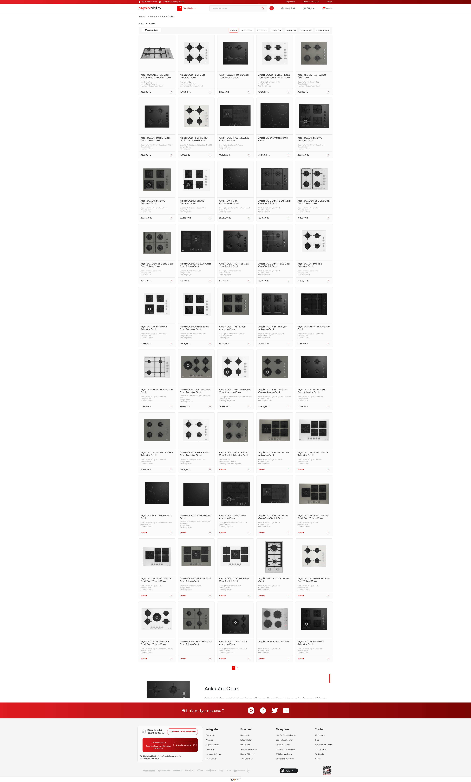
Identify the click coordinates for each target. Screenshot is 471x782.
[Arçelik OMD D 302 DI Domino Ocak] (274, 557)
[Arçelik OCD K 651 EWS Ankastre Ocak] (314, 116)
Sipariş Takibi (290, 8)
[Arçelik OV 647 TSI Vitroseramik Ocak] (235, 179)
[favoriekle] (171, 92)
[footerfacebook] (263, 710)
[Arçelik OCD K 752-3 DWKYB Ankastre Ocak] (314, 431)
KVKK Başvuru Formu (284, 754)
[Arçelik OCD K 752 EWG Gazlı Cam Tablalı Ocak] (196, 557)
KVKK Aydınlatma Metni (285, 749)
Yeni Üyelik (319, 754)
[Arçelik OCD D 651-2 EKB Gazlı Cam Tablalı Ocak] (314, 179)
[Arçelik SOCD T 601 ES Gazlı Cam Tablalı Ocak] (235, 53)
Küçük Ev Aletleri (212, 745)
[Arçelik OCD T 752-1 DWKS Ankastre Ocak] (235, 620)
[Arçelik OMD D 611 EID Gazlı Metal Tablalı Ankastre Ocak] (157, 53)
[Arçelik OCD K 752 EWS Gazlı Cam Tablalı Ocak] (196, 242)
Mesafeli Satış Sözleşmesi (286, 735)
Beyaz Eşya (210, 735)
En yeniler (233, 30)
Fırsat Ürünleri (211, 759)
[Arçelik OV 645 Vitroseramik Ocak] (274, 116)
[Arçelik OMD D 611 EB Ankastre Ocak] (157, 368)
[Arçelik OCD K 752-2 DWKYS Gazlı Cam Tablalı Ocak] (274, 494)
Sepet (318, 759)
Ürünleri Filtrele (152, 30)
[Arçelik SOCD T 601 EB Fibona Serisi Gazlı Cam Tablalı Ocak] (274, 53)
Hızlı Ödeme (245, 745)
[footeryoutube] (286, 710)
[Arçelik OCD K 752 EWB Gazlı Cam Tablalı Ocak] (235, 557)
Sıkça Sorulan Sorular (311, 2)
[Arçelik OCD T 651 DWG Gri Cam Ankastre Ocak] (274, 368)
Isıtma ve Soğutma (213, 754)
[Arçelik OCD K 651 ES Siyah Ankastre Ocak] (274, 305)
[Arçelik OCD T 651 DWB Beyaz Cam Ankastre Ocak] (235, 368)
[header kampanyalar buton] (271, 8)
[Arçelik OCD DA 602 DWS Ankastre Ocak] (235, 494)
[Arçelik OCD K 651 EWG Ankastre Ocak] (157, 179)
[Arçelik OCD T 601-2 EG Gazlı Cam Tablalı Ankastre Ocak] (235, 431)
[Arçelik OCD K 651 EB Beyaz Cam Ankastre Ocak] (196, 305)
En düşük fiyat (291, 30)
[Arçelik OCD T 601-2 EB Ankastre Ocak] (196, 53)
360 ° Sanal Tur (246, 759)
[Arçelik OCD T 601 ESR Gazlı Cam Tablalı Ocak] (157, 116)
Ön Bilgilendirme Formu (285, 759)
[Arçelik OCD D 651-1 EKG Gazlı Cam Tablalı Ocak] (196, 620)
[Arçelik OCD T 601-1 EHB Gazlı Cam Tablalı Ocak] (314, 557)
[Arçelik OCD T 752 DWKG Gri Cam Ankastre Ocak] (196, 368)
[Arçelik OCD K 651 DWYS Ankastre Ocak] (314, 620)
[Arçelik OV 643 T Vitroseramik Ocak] (157, 494)
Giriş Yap (310, 8)
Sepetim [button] (328, 8)
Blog (317, 740)
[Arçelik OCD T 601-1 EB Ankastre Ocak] (314, 242)
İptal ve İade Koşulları (284, 740)
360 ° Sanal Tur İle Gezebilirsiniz (182, 731)
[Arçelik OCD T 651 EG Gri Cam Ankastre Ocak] (157, 431)
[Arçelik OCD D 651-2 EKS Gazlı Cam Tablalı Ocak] (274, 179)
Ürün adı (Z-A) (276, 30)
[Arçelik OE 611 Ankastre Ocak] (274, 620)
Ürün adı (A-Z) (262, 30)
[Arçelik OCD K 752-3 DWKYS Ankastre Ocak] (235, 116)
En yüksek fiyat (306, 30)
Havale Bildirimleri (247, 754)
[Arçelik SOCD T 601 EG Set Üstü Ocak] (314, 53)
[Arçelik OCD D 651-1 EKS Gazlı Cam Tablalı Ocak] (274, 242)
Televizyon (210, 749)
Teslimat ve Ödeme (248, 749)
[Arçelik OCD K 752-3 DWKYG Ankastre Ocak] (274, 431)
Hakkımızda (245, 735)
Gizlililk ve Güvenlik (283, 745)
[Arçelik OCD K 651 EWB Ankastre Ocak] (196, 179)
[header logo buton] (150, 8)
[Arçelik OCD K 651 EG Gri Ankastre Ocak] (235, 305)
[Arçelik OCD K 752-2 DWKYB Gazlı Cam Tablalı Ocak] (157, 557)
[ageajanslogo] (289, 770)
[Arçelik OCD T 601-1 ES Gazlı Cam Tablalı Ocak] (235, 242)
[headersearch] (263, 8)
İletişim (329, 2)
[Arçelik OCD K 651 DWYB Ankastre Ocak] (157, 305)
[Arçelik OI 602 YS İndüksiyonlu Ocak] (196, 494)
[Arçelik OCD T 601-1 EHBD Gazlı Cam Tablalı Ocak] (196, 116)
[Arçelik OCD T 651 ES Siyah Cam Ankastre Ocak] (314, 368)
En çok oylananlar (322, 30)
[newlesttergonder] (193, 745)
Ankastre (209, 740)
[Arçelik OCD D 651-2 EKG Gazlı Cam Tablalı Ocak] (157, 242)
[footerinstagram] (251, 710)
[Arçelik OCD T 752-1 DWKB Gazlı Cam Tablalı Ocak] (157, 620)
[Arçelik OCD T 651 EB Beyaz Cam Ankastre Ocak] (196, 431)
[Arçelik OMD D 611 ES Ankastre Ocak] (314, 305)
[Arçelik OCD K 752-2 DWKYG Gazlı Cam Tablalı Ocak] (314, 494)
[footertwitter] (275, 710)
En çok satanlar (247, 30)
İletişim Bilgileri (246, 740)
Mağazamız (290, 2)
